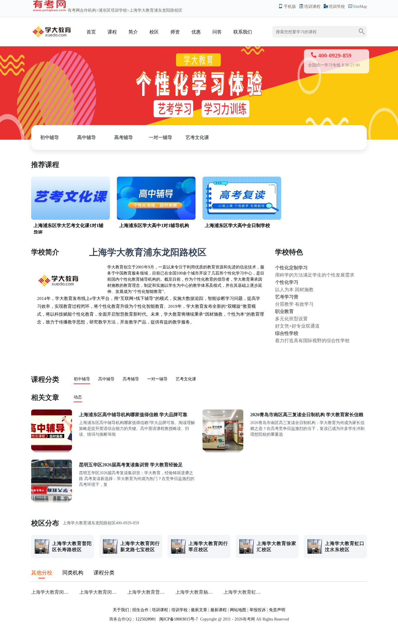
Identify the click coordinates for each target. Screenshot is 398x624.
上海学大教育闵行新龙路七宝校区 (99, 592)
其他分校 (41, 573)
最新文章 (199, 610)
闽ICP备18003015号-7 (178, 619)
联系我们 (242, 31)
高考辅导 (123, 137)
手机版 (290, 6)
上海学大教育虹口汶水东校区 (244, 592)
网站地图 (238, 610)
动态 (78, 397)
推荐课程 (45, 164)
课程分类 (45, 379)
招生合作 (140, 610)
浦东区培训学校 (112, 10)
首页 (91, 31)
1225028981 (145, 619)
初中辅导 (49, 137)
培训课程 (312, 6)
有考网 (74, 10)
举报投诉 (257, 610)
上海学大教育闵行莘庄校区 (51, 592)
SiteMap (360, 6)
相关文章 (45, 397)
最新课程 (218, 610)
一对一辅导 (160, 137)
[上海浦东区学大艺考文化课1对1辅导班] (70, 218)
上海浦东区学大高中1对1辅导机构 (154, 225)
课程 (112, 31)
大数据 (188, 298)
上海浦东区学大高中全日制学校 (237, 225)
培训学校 (337, 6)
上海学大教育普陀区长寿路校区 (147, 592)
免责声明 (277, 610)
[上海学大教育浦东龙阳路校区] (51, 39)
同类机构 (72, 573)
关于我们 (121, 610)
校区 (154, 31)
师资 (175, 31)
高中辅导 (86, 137)
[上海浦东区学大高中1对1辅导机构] (156, 218)
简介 (133, 31)
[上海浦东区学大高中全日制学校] (241, 218)
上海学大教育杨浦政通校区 (195, 592)
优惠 (196, 31)
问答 (217, 31)
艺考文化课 (197, 137)
